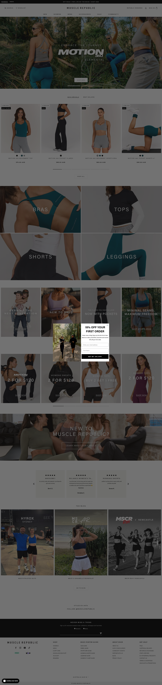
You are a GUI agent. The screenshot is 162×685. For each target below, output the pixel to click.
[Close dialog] (107, 325)
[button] (10, 681)
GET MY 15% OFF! (95, 356)
